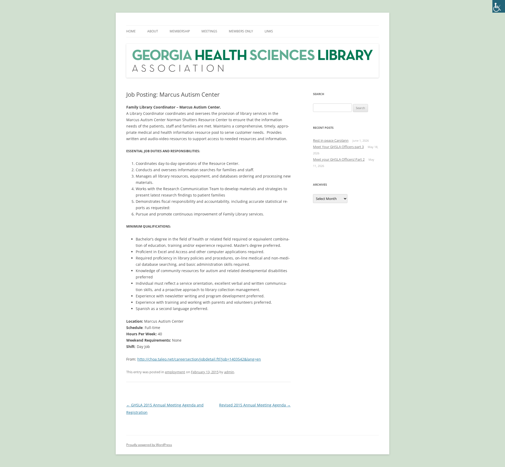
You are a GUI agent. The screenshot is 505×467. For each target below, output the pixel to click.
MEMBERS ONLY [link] (241, 31)
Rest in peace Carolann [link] (331, 140)
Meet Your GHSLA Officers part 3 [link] (338, 146)
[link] (498, 6)
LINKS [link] (269, 31)
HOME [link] (131, 31)
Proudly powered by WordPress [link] (149, 445)
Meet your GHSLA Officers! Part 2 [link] (339, 159)
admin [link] (229, 372)
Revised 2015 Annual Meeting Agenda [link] (255, 404)
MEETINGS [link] (209, 31)
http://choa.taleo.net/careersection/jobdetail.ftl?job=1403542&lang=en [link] (199, 359)
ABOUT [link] (152, 31)
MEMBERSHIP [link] (180, 31)
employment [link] (175, 372)
